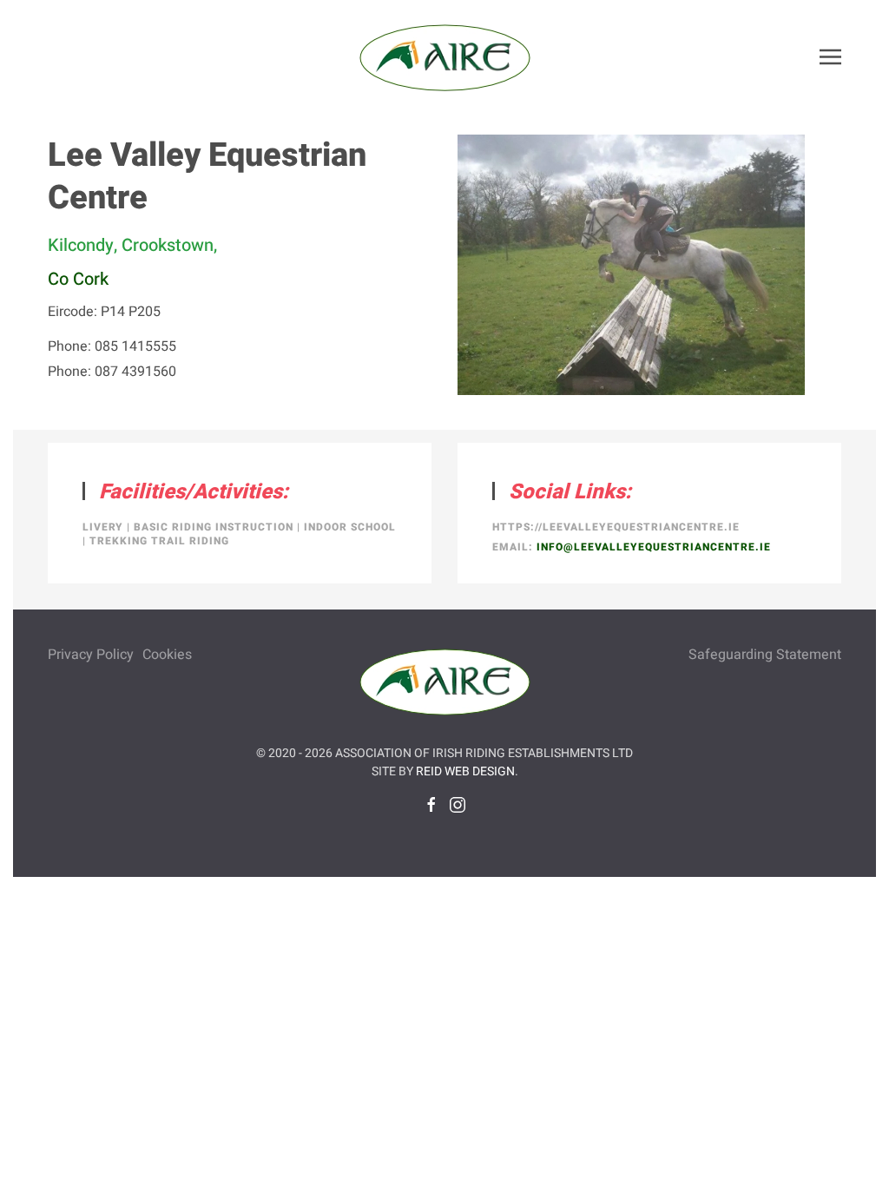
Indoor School (350, 527)
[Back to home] (444, 56)
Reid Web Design (465, 771)
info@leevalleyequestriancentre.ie (654, 547)
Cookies (167, 654)
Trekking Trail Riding (159, 541)
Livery (102, 527)
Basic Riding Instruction (213, 527)
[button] (830, 56)
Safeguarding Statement (764, 654)
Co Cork (78, 279)
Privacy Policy (91, 654)
